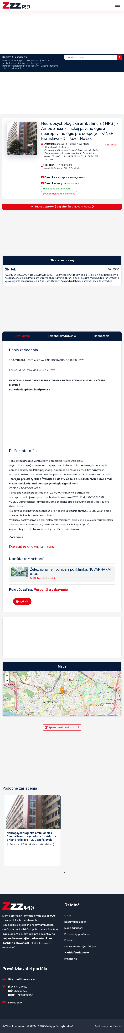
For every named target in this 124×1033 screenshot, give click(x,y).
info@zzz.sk (15, 1002)
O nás (67, 915)
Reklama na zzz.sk (75, 921)
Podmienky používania (77, 934)
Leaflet (92, 715)
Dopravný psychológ (23, 546)
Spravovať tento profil (63, 727)
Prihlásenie (70, 958)
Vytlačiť (23, 601)
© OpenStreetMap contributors (109, 715)
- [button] (7, 680)
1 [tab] (64, 872)
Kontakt (69, 940)
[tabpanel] (32, 830)
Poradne (49, 546)
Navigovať (111, 144)
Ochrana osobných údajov (80, 946)
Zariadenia (21, 57)
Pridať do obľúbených (57, 188)
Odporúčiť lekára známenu (60, 193)
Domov (6, 57)
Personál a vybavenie (51, 590)
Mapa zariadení (73, 928)
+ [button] (7, 675)
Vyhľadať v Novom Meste (61, 206)
